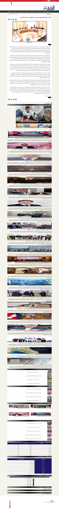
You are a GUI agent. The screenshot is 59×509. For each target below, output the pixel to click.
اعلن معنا (25, 499)
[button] (17, 115)
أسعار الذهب (48, 456)
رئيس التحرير (43, 499)
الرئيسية (47, 11)
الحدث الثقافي (16, 11)
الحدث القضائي (10, 11)
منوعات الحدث (37, 497)
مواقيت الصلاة (48, 475)
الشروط (30, 499)
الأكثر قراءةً (49, 421)
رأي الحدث (42, 497)
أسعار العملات (48, 441)
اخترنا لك (49, 403)
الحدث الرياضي (27, 11)
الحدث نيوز (52, 499)
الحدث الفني (22, 11)
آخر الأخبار (49, 369)
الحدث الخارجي (33, 11)
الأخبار (44, 11)
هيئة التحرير (38, 499)
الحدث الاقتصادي (39, 11)
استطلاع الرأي (48, 487)
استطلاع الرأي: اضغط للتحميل (47, 488)
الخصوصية (33, 499)
